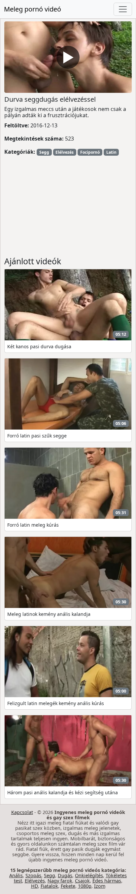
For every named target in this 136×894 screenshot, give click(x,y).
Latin (111, 152)
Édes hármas (106, 881)
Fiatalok (49, 886)
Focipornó (90, 152)
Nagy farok (60, 881)
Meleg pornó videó (32, 9)
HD (34, 886)
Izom (99, 886)
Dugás (65, 875)
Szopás (33, 875)
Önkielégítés (89, 875)
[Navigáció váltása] (123, 9)
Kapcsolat (22, 812)
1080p (84, 886)
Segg (44, 152)
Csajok (82, 881)
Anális (16, 875)
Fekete (68, 886)
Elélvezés (64, 152)
